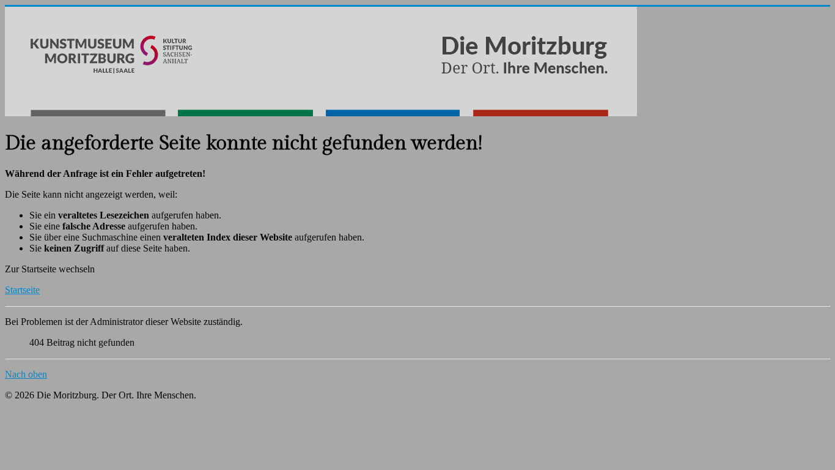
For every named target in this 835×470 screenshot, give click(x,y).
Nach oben (26, 374)
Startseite (22, 290)
